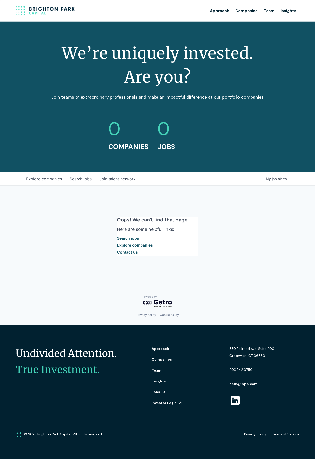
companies (44, 178)
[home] (45, 11)
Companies (246, 10)
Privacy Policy (255, 434)
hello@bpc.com (243, 384)
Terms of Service (285, 434)
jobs (81, 178)
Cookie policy (169, 315)
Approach (219, 10)
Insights (288, 10)
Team (269, 10)
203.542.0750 (240, 369)
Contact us (127, 252)
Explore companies (135, 245)
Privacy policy (146, 315)
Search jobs (128, 238)
